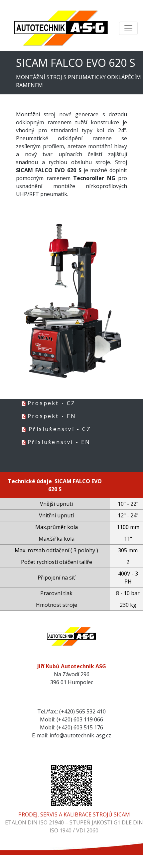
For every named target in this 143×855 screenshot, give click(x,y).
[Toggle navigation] (128, 28)
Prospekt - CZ (52, 403)
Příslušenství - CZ (60, 429)
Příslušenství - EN (59, 442)
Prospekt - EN (52, 416)
